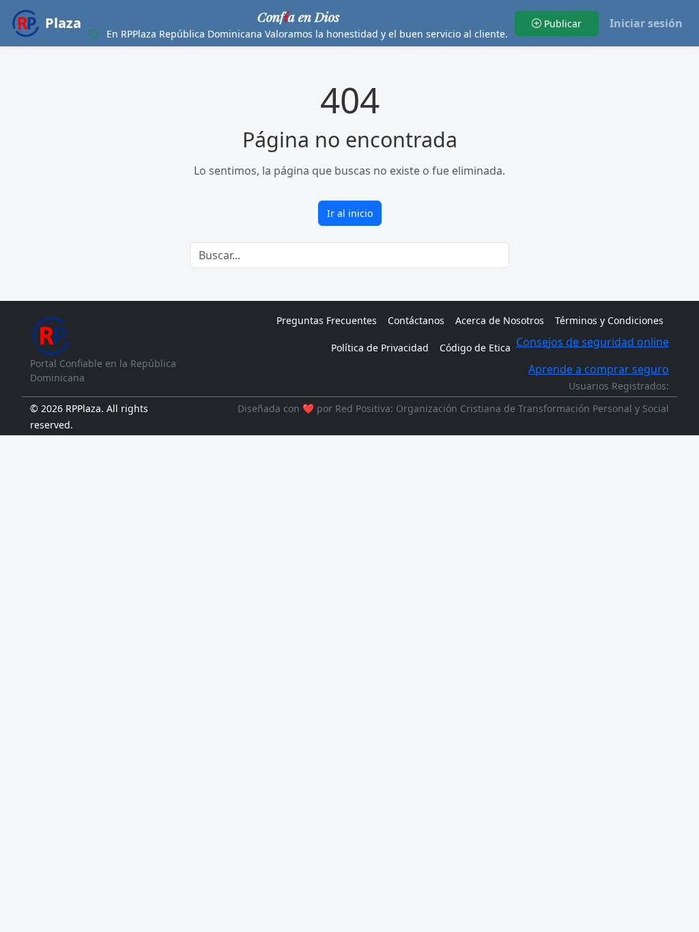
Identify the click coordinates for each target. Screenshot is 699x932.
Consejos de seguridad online (592, 341)
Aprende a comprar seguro (598, 369)
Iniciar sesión (646, 23)
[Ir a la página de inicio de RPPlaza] (50, 335)
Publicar (561, 23)
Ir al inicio (350, 213)
